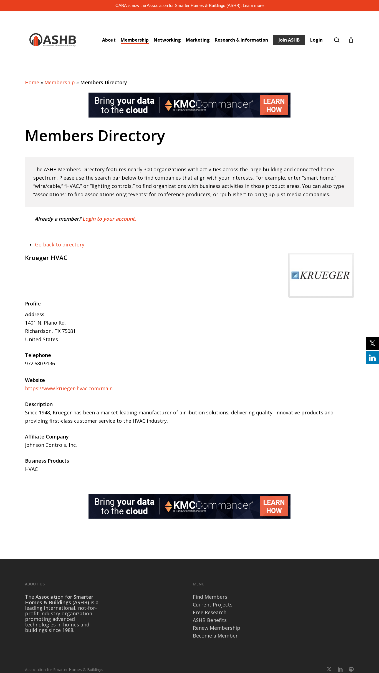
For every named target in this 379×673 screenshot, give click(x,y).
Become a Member (215, 635)
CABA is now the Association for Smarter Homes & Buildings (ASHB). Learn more (189, 5)
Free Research (209, 612)
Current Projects (213, 604)
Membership (59, 82)
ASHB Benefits (210, 620)
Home (32, 82)
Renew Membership (216, 628)
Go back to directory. (60, 244)
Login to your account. (109, 218)
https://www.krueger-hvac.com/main (69, 388)
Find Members (210, 597)
